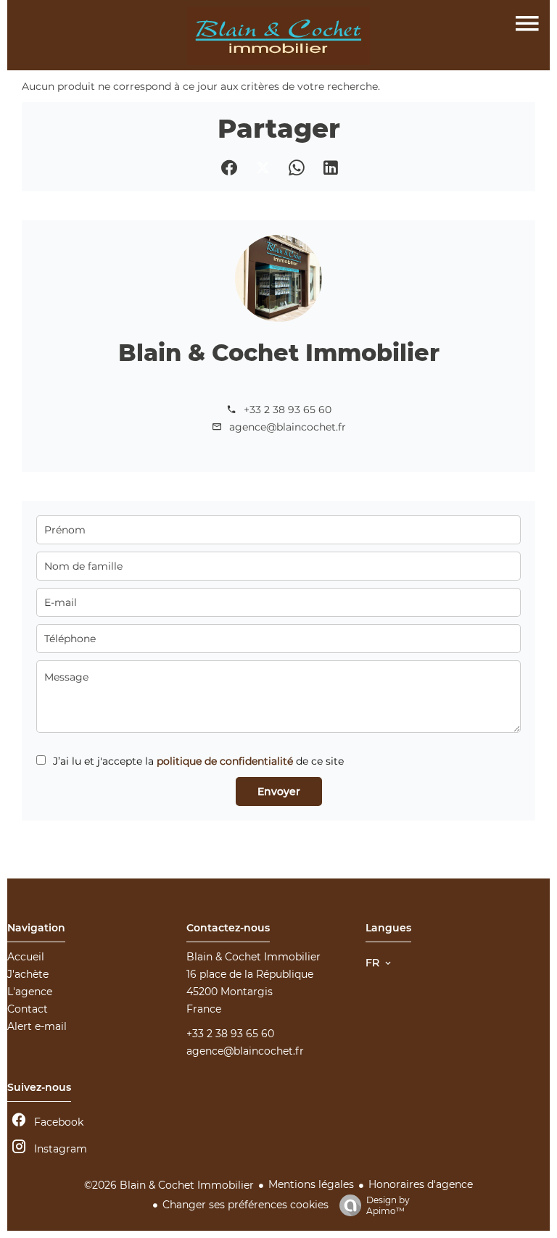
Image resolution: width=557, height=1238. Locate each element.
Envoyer (278, 791)
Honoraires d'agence (420, 1184)
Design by (388, 1205)
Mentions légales (311, 1184)
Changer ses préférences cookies (245, 1204)
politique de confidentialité (225, 761)
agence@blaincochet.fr (287, 426)
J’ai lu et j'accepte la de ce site (198, 761)
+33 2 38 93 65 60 (287, 409)
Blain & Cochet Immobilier (279, 352)
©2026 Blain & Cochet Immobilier (169, 1185)
